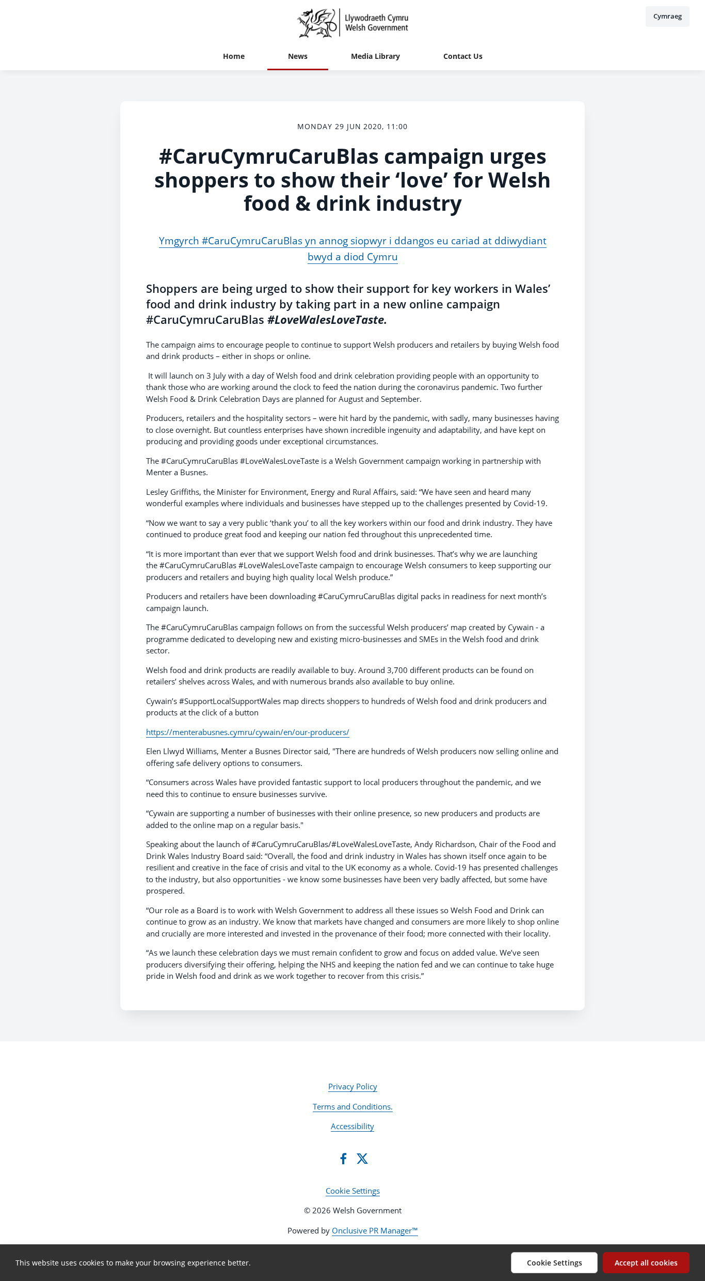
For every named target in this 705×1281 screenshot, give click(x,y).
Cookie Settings (353, 1190)
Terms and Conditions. (353, 1106)
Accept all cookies (646, 1263)
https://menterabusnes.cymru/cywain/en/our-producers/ (247, 732)
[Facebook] (343, 1158)
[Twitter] (362, 1158)
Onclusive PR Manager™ (375, 1230)
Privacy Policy (352, 1086)
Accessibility (352, 1126)
